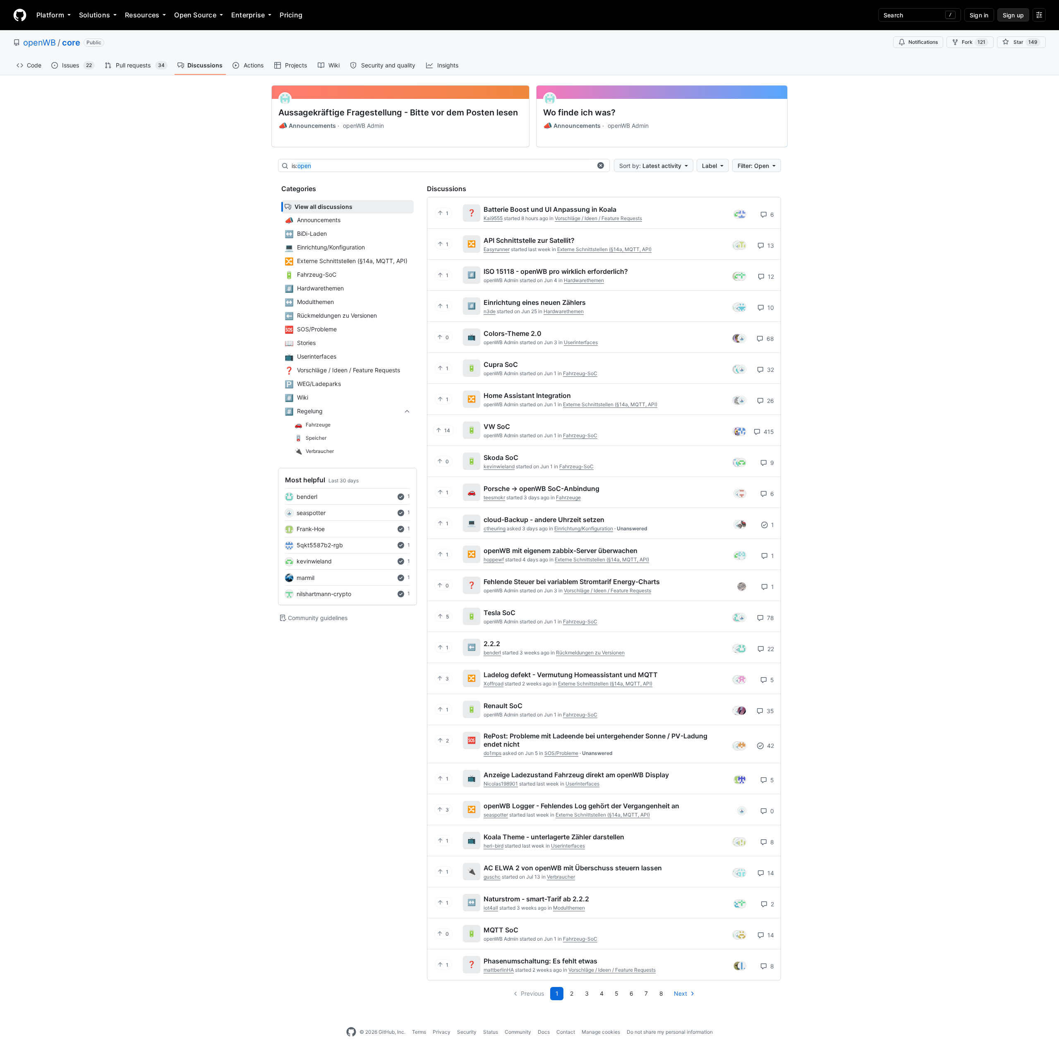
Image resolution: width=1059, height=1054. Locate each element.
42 (769, 745)
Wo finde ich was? (579, 112)
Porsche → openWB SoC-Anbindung (541, 488)
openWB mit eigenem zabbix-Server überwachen (560, 550)
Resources (142, 15)
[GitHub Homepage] (351, 1032)
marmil (305, 577)
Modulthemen (569, 908)
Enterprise (248, 15)
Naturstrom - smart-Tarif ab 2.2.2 (536, 899)
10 (770, 307)
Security (467, 1032)
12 (770, 276)
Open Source (195, 15)
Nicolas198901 (501, 784)
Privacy (441, 1032)
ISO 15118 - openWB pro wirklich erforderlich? (556, 271)
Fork (973, 42)
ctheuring (495, 528)
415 (768, 431)
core (71, 43)
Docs (544, 1032)
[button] (601, 165)
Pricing (291, 15)
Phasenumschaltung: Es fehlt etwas (540, 961)
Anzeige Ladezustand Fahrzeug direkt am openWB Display (576, 775)
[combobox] (442, 165)
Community (518, 1032)
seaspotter (311, 512)
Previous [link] (532, 993)
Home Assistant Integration (527, 395)
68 (769, 338)
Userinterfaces (581, 342)
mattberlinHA (499, 970)
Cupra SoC (501, 364)
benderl (307, 496)
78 (769, 617)
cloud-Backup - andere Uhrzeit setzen (544, 519)
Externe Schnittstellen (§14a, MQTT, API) (604, 249)
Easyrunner (497, 249)
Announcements (307, 126)
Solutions (94, 15)
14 (770, 873)
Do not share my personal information (670, 1032)
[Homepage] (19, 15)
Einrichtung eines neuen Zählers (535, 302)
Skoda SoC (501, 457)
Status (490, 1032)
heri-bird (493, 846)
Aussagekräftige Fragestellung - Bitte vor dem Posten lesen (398, 112)
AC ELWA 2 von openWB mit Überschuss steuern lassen (573, 868)
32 (769, 369)
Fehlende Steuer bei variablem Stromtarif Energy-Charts (572, 581)
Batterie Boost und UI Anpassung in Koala (550, 209)
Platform (50, 15)
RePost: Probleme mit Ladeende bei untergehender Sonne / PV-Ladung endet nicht (595, 740)
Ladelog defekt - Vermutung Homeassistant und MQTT (571, 675)
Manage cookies (601, 1032)
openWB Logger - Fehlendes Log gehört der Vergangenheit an (581, 806)
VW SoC (497, 426)
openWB (39, 43)
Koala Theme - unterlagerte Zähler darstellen (554, 837)
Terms (419, 1032)
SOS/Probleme (561, 753)
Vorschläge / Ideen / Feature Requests (598, 218)
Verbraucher (561, 877)
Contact (565, 1032)
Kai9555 (493, 218)
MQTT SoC (501, 930)
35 (769, 710)
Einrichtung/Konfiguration (583, 528)
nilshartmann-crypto (324, 593)
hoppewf (494, 559)
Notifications (923, 42)
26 (769, 400)
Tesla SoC (499, 612)
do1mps (492, 753)
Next (680, 993)
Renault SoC (503, 706)
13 (770, 245)
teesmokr (494, 497)
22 (770, 648)
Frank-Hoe (311, 528)
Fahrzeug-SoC (580, 373)
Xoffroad (493, 683)
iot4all (491, 908)
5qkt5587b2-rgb (320, 545)
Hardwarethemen (584, 280)
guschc (492, 877)
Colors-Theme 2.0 (512, 333)
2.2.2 (492, 644)
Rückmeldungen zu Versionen (590, 652)
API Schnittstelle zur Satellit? (529, 240)
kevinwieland (314, 561)
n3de (490, 311)
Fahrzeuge (568, 497)
